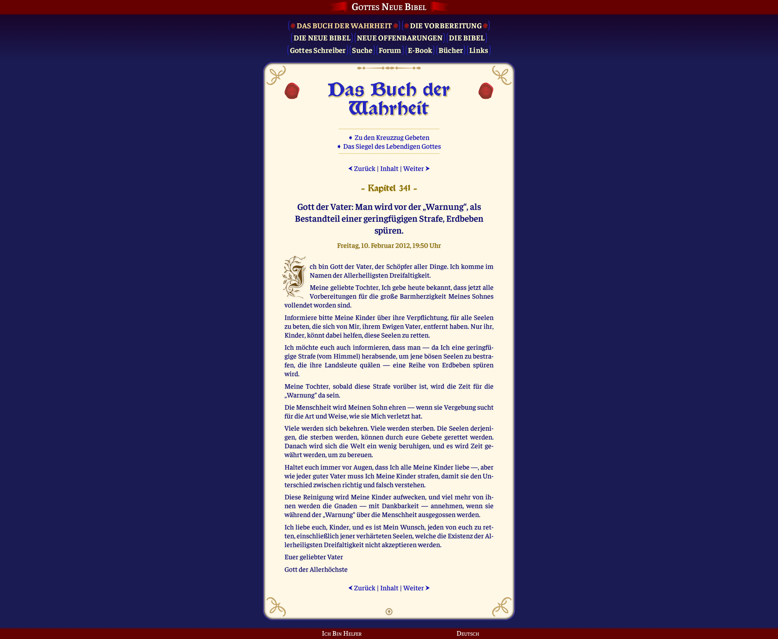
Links (478, 49)
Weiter (416, 168)
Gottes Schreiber (318, 49)
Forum (390, 49)
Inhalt (389, 168)
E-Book (420, 49)
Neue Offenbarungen (400, 37)
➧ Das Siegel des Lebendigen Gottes (389, 145)
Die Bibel (466, 37)
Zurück (361, 168)
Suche (362, 49)
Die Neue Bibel (322, 37)
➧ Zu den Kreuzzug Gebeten (389, 137)
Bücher (451, 49)
